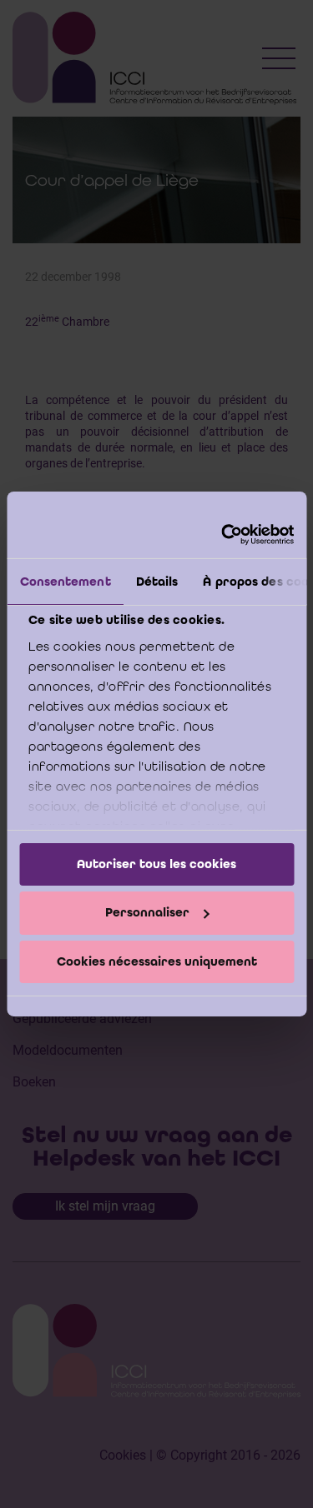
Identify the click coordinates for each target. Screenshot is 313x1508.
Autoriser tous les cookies (156, 863)
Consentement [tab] (64, 580)
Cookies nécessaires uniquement (157, 961)
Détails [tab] (156, 580)
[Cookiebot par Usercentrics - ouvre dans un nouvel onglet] (223, 535)
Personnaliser (147, 912)
